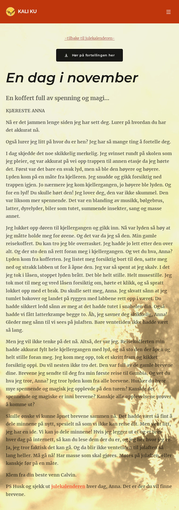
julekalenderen (68, 486)
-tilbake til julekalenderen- (90, 38)
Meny (168, 11)
